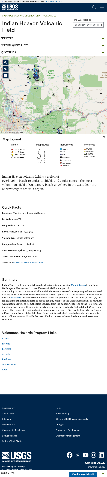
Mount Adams (78, 285)
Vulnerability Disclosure (13, 430)
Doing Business (9, 436)
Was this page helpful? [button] (83, 474)
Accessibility (8, 408)
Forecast (6, 349)
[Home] (10, 9)
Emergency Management (68, 436)
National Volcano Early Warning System (28, 262)
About (5, 369)
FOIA (58, 408)
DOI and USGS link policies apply (72, 419)
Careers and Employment (68, 430)
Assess (5, 338)
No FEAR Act (8, 425)
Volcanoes (49, 16)
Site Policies (8, 413)
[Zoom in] (5, 62)
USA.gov (60, 425)
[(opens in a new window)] (69, 455)
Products (6, 359)
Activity (6, 354)
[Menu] (102, 8)
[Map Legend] (5, 75)
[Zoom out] (5, 69)
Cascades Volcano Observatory (21, 16)
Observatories (9, 364)
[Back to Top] (97, 467)
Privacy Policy (62, 413)
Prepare (6, 343)
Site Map (6, 419)
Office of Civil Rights (12, 441)
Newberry (16, 297)
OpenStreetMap (9, 132)
